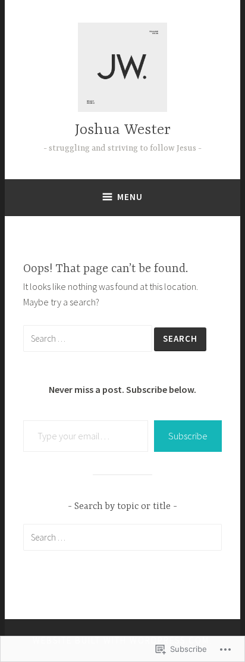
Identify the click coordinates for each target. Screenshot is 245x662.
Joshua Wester (123, 130)
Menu (130, 196)
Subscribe (188, 436)
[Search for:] (88, 338)
